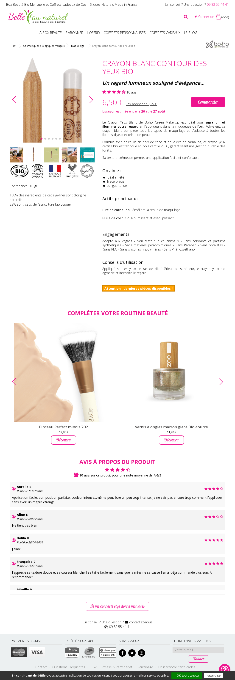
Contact (41, 667)
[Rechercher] (185, 17)
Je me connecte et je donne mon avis (117, 606)
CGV (93, 667)
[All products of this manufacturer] (217, 44)
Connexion (205, 16)
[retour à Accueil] (14, 46)
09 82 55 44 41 (218, 4)
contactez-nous (140, 622)
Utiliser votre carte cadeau (177, 667)
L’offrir (93, 32)
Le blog (190, 32)
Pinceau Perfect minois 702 (63, 426)
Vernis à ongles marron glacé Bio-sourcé (171, 426)
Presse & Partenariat (117, 667)
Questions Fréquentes (68, 667)
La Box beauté (50, 32)
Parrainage (145, 667)
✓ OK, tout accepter (186, 675)
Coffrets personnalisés (125, 32)
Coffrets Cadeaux (164, 32)
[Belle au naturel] (38, 16)
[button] (91, 99)
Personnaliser (214, 675)
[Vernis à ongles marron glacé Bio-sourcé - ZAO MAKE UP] (171, 372)
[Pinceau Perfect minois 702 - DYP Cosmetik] (63, 372)
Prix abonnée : (141, 104)
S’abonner (74, 32)
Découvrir (63, 440)
